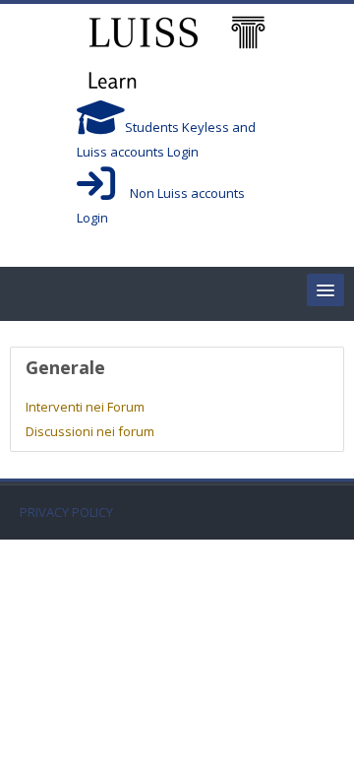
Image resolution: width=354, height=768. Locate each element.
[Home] (177, 55)
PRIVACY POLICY (66, 512)
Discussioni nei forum (90, 431)
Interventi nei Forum (85, 407)
